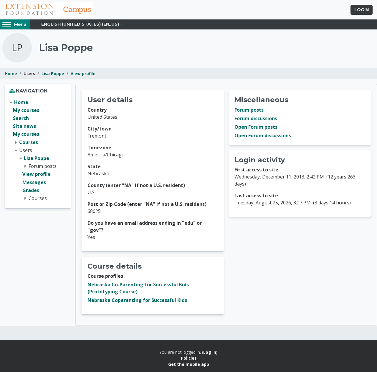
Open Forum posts (255, 127)
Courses (28, 142)
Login (361, 9)
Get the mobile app (188, 364)
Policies (188, 358)
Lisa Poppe (53, 73)
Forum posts (249, 110)
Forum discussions (255, 118)
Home (11, 73)
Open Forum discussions (262, 135)
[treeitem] (37, 150)
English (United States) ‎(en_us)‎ (80, 24)
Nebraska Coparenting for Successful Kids (137, 300)
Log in (209, 352)
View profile (83, 73)
